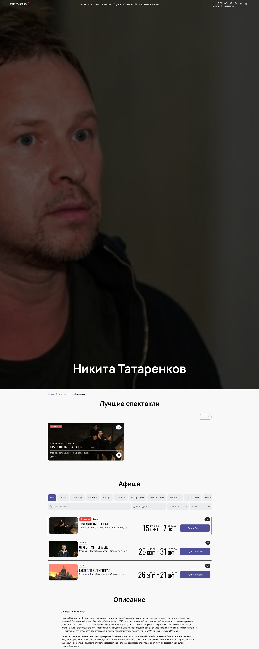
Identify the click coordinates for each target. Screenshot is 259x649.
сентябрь (78, 497)
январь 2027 (137, 497)
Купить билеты (195, 528)
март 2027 (175, 497)
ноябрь (107, 497)
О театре (127, 4)
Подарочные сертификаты (148, 4)
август (63, 497)
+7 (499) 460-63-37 (225, 3)
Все (52, 497)
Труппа (117, 4)
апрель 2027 (192, 497)
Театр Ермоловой (18, 4)
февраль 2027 (157, 497)
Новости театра (103, 4)
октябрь (92, 497)
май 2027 (209, 497)
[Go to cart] (246, 4)
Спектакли (86, 4)
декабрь (121, 497)
